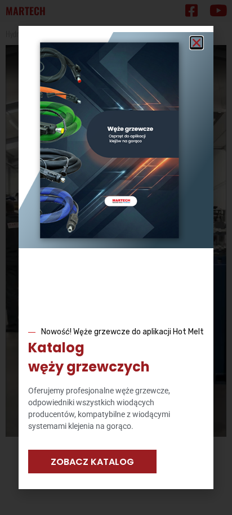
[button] (196, 42)
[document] (116, 257)
